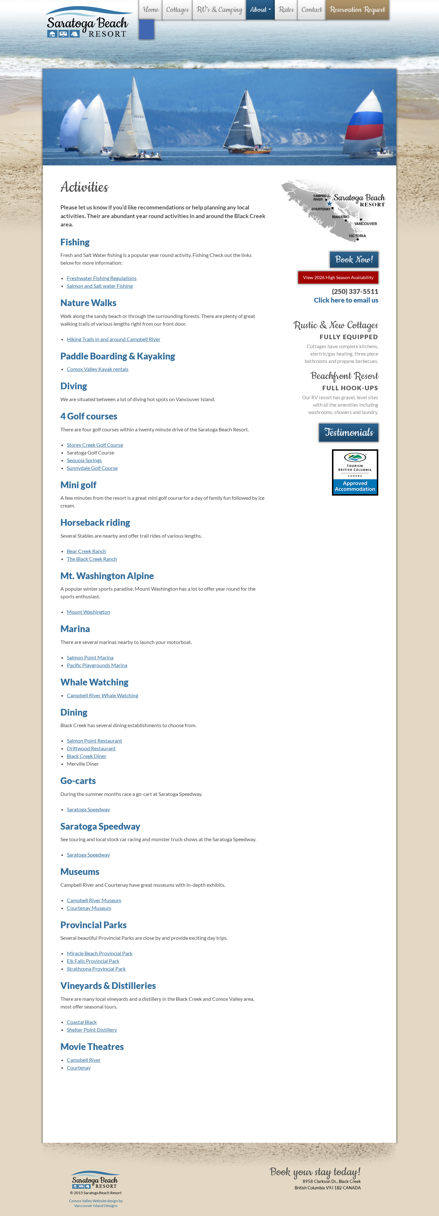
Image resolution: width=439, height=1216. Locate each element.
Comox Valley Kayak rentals (98, 369)
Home (151, 10)
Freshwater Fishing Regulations (102, 278)
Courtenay (79, 1067)
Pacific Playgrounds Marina (97, 665)
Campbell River (84, 1060)
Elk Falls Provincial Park (93, 961)
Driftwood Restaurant (91, 748)
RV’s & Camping (219, 10)
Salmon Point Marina (90, 657)
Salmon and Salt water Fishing (100, 286)
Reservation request (357, 10)
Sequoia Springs (84, 460)
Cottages (177, 10)
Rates (286, 10)
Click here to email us (346, 300)
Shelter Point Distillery (92, 1030)
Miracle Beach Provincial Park (99, 953)
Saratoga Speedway (88, 809)
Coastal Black (82, 1022)
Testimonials (348, 432)
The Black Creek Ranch (92, 559)
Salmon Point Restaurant (94, 740)
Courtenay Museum (89, 908)
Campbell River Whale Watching (102, 695)
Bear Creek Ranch (86, 551)
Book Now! (354, 259)
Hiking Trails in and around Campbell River (113, 339)
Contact (312, 10)
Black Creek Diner (86, 756)
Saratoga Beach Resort (89, 22)
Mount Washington (88, 612)
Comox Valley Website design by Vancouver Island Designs (96, 1203)
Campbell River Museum (94, 900)
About (258, 10)
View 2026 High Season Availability (338, 277)
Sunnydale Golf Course (92, 468)
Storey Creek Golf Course (95, 445)
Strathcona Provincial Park (96, 968)
